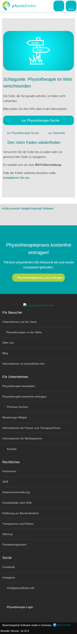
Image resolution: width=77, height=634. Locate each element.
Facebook (8, 567)
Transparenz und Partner (18, 523)
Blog (5, 353)
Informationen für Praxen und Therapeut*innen (31, 427)
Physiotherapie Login (19, 607)
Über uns (8, 342)
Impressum (9, 471)
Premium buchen (17, 406)
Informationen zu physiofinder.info (23, 363)
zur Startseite (56, 132)
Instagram (8, 577)
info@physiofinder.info (20, 588)
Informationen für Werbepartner (22, 438)
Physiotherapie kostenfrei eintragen (24, 396)
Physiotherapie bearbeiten (18, 386)
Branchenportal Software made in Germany (26, 625)
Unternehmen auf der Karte (19, 321)
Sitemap (7, 534)
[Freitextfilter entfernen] (59, 6)
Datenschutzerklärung (16, 492)
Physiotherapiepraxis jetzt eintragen (40, 277)
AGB (5, 481)
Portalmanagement (14, 544)
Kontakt (11, 449)
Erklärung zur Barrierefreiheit (20, 513)
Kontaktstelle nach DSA (17, 502)
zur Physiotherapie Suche (40, 120)
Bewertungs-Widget (14, 417)
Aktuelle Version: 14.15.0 (14, 630)
